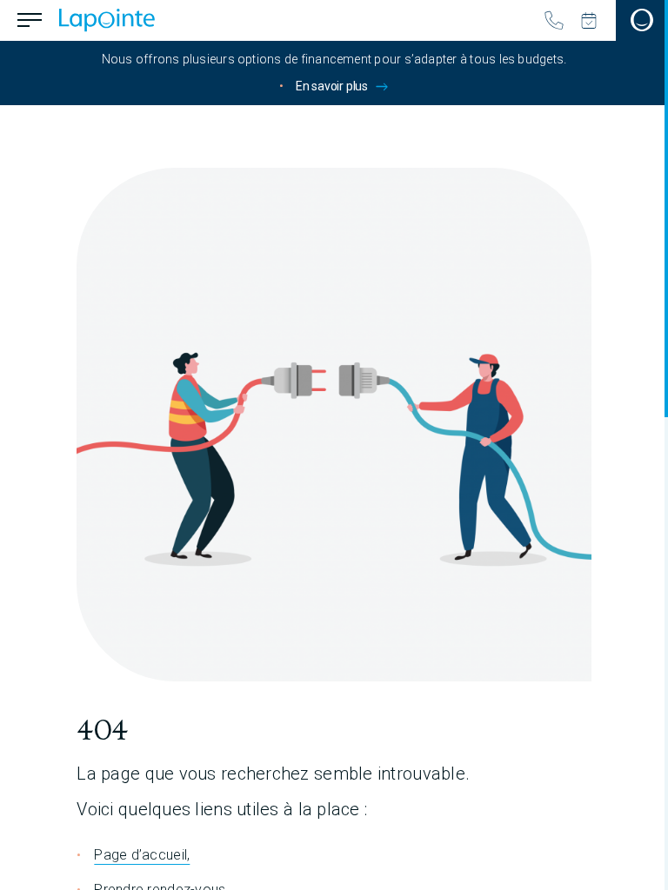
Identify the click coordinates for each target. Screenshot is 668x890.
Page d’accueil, (142, 855)
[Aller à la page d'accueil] (107, 20)
